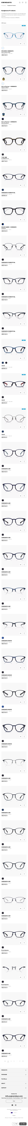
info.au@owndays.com (14, 1096)
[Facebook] (12, 1105)
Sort (16, 1123)
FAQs (14, 1101)
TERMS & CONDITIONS (18, 1117)
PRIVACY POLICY (8, 1117)
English (14, 1115)
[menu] (25, 2)
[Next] (23, 1061)
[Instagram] (16, 1105)
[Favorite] (22, 2)
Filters (24, 1123)
